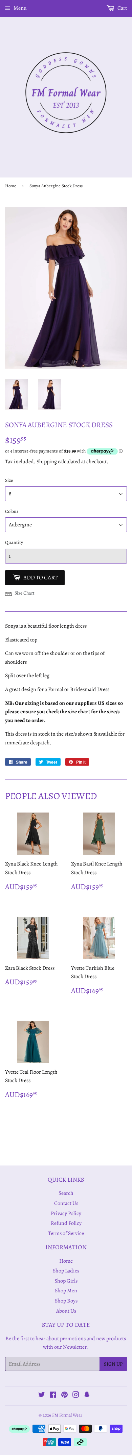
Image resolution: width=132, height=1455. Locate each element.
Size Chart (25, 593)
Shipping (47, 461)
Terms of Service (66, 1233)
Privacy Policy (66, 1213)
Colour (11, 511)
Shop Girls (66, 1281)
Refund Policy (66, 1223)
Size (9, 480)
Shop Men (66, 1290)
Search (66, 1193)
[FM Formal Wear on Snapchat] (87, 1395)
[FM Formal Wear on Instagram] (75, 1395)
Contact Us (66, 1203)
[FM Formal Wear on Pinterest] (64, 1395)
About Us (66, 1311)
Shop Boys (66, 1301)
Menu (20, 8)
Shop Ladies (66, 1270)
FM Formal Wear (67, 1415)
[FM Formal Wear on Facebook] (53, 1395)
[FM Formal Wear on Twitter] (41, 1395)
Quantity (14, 542)
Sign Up (113, 1364)
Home (10, 186)
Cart (121, 8)
